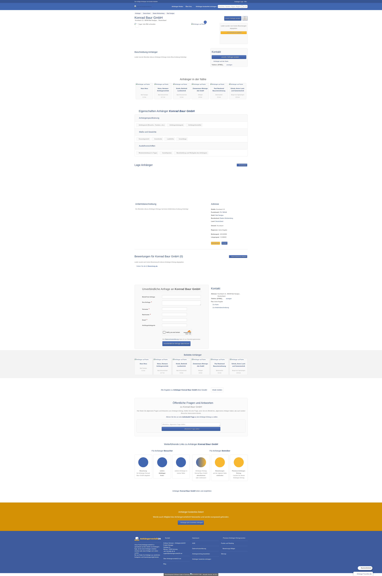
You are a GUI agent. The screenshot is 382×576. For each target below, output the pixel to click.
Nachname (146, 314)
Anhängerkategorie (148, 325)
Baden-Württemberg (226, 218)
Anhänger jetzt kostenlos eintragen (191, 522)
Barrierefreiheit (366, 568)
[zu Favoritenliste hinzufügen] (137, 25)
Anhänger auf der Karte (220, 61)
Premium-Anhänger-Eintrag (243, 81)
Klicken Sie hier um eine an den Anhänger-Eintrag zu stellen (192, 417)
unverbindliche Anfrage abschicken (176, 344)
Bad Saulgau (219, 215)
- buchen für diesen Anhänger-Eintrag (239, 474)
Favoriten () (364, 574)
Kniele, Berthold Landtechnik (181, 90)
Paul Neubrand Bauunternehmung (219, 90)
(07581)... (221, 65)
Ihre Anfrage (146, 302)
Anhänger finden (177, 6)
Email (144, 320)
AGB (193, 543)
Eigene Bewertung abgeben (239, 256)
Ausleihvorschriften (147, 146)
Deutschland (219, 221)
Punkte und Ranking (227, 543)
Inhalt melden (217, 390)
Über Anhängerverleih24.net (172, 558)
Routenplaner (243, 165)
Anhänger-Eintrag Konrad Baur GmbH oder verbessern (201, 474)
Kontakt (224, 243)
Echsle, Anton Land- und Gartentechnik (238, 90)
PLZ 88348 (223, 212)
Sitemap (223, 554)
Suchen (246, 6)
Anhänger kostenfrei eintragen (206, 6)
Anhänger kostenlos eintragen (201, 559)
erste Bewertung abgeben (234, 32)
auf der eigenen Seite (220, 473)
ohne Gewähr (202, 390)
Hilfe (245, 1)
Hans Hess (144, 88)
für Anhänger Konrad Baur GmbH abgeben (143, 473)
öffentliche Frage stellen (192, 429)
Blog (164, 564)
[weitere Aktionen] (245, 18)
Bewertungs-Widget (229, 548)
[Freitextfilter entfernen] (242, 6)
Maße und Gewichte (147, 132)
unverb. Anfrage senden (232, 18)
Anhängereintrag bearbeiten (201, 554)
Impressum (195, 538)
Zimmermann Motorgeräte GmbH (200, 90)
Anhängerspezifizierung (149, 118)
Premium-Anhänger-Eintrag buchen (234, 538)
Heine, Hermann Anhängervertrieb (163, 90)
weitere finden (162, 473)
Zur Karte (216, 304)
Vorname (145, 309)
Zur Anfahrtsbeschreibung (221, 307)
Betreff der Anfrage (148, 297)
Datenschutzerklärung (172, 339)
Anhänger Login (238, 1)
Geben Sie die (147, 266)
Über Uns (189, 6)
